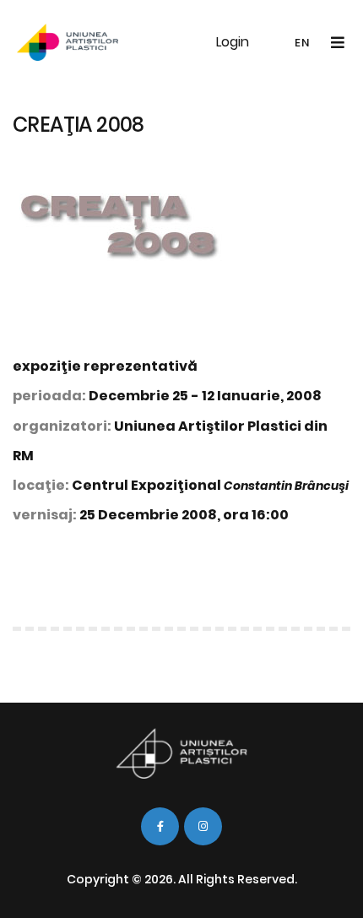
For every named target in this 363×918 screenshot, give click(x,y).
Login (232, 42)
